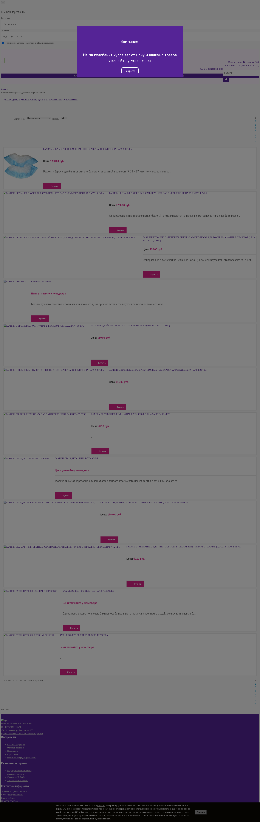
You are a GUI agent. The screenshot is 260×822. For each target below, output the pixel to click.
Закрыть (130, 70)
